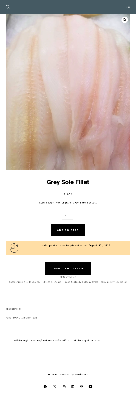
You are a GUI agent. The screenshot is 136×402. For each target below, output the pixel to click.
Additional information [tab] (21, 317)
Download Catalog (68, 268)
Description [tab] (13, 309)
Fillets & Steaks (51, 282)
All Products (31, 282)
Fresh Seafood (72, 282)
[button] (124, 20)
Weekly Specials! (117, 282)
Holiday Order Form (93, 282)
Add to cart (68, 230)
